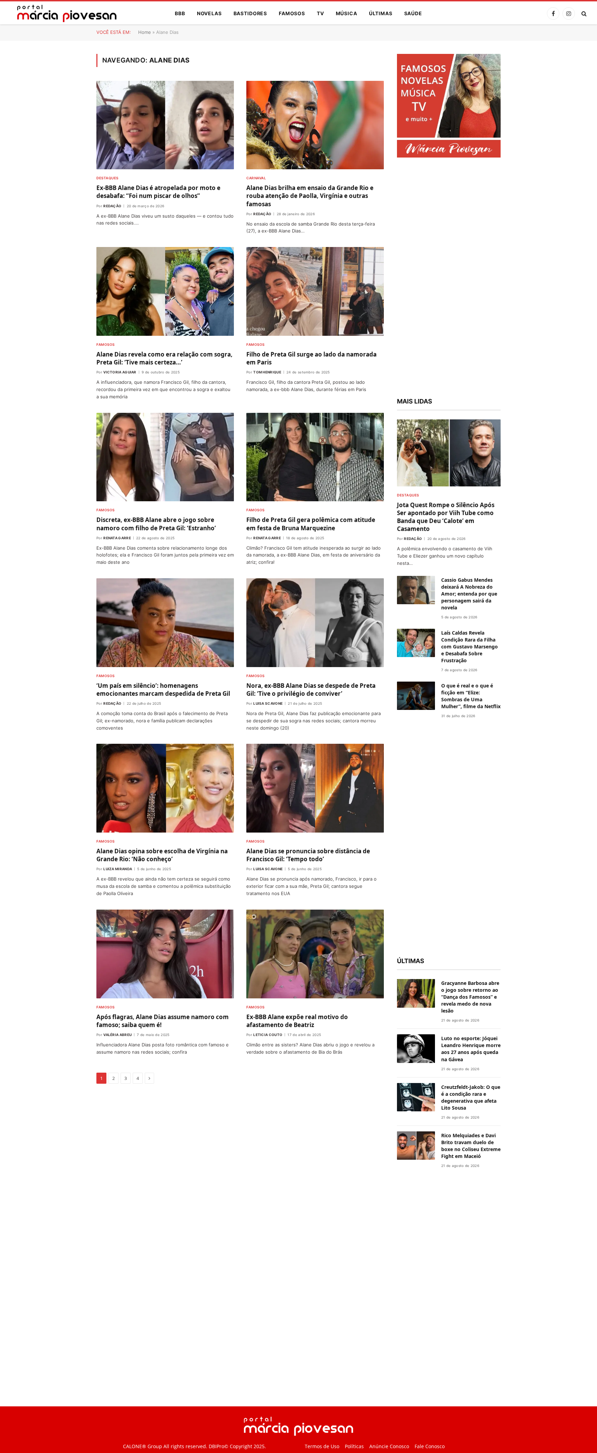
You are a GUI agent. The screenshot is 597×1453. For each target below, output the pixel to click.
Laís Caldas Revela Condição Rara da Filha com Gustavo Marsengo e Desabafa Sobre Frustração (469, 646)
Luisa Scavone (268, 703)
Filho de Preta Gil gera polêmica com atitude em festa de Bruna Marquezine (310, 524)
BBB (180, 13)
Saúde (413, 13)
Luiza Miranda (117, 869)
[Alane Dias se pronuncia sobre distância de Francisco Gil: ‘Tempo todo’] (315, 788)
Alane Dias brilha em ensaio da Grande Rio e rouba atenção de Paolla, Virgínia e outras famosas (309, 196)
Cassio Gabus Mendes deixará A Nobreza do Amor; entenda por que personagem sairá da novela (469, 594)
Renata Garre (117, 538)
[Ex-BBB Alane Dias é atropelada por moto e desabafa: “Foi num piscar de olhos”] (165, 125)
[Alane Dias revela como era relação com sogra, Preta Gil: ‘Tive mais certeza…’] (165, 291)
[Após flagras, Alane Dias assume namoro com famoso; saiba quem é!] (165, 954)
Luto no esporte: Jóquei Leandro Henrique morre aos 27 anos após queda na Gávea (471, 1048)
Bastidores (250, 13)
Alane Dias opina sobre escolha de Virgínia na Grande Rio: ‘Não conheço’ (162, 855)
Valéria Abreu (117, 1035)
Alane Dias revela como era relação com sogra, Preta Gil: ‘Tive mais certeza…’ (164, 358)
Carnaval (256, 178)
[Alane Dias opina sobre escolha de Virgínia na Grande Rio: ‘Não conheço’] (165, 788)
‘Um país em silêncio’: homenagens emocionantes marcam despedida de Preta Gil (163, 689)
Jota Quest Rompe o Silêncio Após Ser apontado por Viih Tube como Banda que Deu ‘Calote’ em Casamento (445, 517)
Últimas (380, 13)
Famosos (292, 13)
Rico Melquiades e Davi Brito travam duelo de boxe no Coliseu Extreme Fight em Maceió (471, 1145)
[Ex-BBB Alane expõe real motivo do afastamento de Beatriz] (315, 954)
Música (346, 13)
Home (144, 32)
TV (320, 13)
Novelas (209, 13)
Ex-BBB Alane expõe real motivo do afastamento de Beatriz (297, 1021)
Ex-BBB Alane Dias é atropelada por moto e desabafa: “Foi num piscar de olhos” (158, 192)
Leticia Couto (267, 1035)
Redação (112, 206)
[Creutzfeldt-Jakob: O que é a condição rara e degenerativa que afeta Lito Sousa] (416, 1097)
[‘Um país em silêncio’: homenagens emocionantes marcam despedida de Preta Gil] (165, 622)
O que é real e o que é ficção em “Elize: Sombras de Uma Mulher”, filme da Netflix (471, 696)
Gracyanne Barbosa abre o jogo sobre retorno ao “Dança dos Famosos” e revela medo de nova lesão (470, 997)
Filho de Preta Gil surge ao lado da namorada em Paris (311, 358)
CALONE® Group (142, 1446)
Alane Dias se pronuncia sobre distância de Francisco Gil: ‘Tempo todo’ (308, 855)
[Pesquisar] (583, 13)
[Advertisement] (449, 278)
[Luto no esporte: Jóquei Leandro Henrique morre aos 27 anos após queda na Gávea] (416, 1048)
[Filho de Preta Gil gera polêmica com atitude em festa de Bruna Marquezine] (315, 457)
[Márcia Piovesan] (63, 13)
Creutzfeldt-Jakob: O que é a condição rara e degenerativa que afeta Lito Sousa (470, 1097)
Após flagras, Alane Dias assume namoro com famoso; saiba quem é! (162, 1021)
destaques (107, 178)
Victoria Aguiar (119, 372)
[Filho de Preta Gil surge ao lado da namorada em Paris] (315, 291)
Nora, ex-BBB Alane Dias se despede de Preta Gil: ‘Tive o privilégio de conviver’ (311, 689)
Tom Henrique (267, 372)
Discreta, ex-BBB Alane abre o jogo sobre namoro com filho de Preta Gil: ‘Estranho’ (156, 524)
